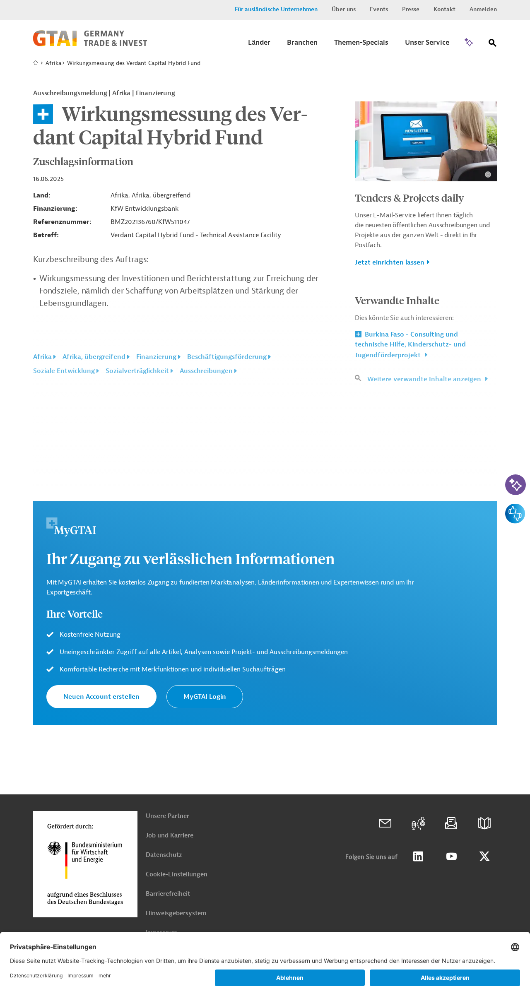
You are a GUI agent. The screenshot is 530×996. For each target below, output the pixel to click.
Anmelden (483, 9)
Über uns (344, 9)
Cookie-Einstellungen (176, 874)
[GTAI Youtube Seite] (451, 856)
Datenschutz (164, 855)
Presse (410, 9)
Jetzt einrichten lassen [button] (389, 262)
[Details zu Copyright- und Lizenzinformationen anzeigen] (488, 174)
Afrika (53, 63)
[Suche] (493, 44)
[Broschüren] (484, 823)
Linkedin (418, 856)
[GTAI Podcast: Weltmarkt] (418, 823)
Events (379, 9)
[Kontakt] (385, 823)
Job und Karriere (169, 836)
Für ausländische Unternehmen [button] (276, 9)
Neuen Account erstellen (101, 697)
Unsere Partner (167, 816)
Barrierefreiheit (168, 894)
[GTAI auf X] (484, 856)
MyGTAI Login (204, 697)
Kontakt (444, 9)
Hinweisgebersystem (176, 913)
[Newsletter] (451, 823)
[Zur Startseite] (90, 44)
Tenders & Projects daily (409, 197)
